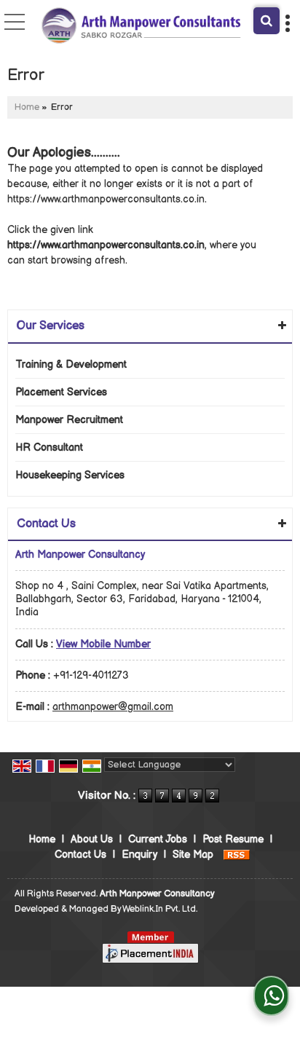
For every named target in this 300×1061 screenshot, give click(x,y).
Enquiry (139, 854)
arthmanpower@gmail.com (112, 707)
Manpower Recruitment (69, 420)
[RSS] (237, 854)
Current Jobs (157, 839)
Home (27, 107)
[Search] (266, 20)
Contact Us (80, 854)
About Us (92, 839)
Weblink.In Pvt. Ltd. (159, 909)
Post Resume (233, 839)
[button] (103, 644)
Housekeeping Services (70, 475)
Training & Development (71, 364)
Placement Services (61, 392)
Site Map (193, 854)
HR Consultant (49, 447)
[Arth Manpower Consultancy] (140, 26)
